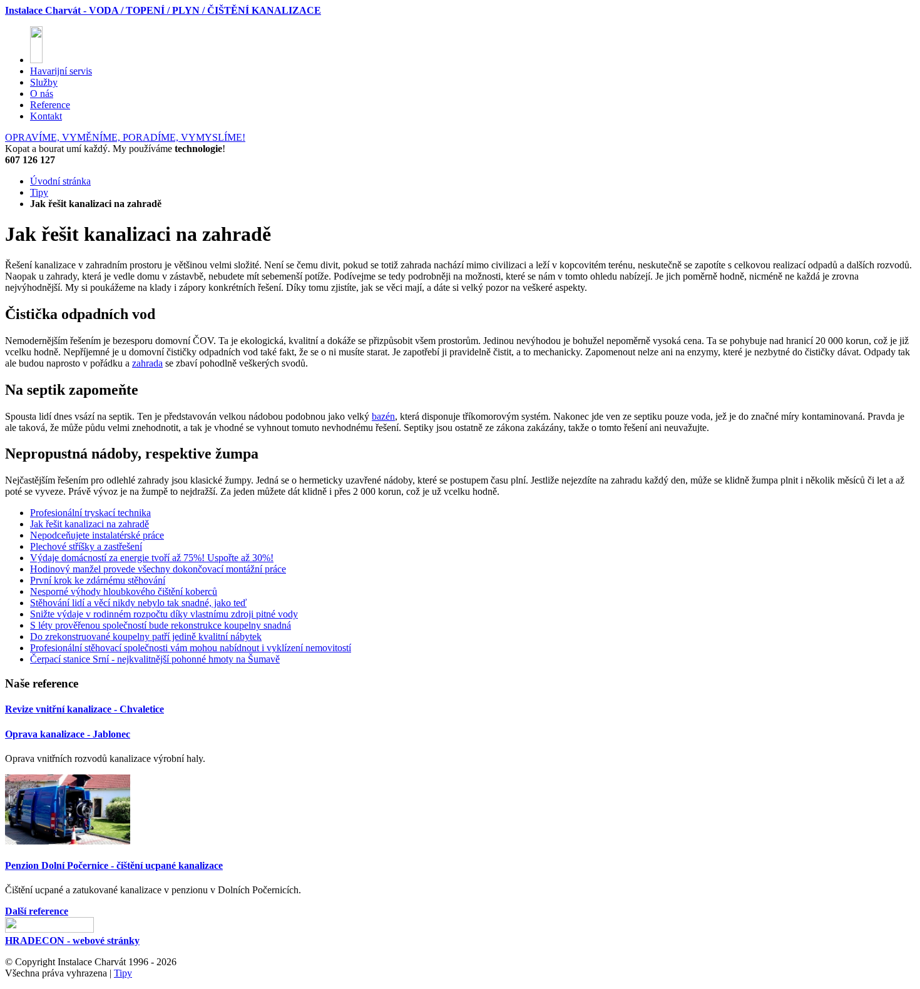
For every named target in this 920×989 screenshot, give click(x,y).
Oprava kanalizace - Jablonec (67, 734)
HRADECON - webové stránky (72, 940)
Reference (50, 104)
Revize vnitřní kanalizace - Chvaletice (84, 709)
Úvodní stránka (60, 181)
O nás (41, 93)
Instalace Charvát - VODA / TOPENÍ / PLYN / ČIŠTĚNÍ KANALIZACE (163, 10)
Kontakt (46, 116)
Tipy (39, 192)
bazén (383, 416)
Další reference (36, 911)
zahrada (147, 363)
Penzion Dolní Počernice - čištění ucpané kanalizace (114, 865)
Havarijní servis (61, 71)
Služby (44, 82)
